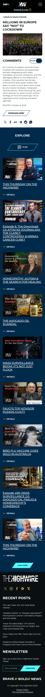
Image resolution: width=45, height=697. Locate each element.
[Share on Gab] (15, 122)
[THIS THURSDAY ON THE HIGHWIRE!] (22, 169)
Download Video (16, 113)
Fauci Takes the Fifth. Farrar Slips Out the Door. (21, 635)
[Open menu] (40, 4)
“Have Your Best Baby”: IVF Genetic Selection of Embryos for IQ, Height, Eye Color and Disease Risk (21, 626)
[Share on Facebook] (10, 122)
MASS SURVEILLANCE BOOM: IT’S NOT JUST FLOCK (18, 366)
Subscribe (30, 668)
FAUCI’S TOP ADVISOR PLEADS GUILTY (18, 410)
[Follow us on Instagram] (11, 588)
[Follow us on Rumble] (22, 589)
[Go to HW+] (5, 4)
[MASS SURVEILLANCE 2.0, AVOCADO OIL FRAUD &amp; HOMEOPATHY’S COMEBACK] (22, 478)
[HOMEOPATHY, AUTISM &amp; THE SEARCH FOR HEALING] (22, 263)
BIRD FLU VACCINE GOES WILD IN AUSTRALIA (20, 453)
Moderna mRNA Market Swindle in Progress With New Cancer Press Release (22, 643)
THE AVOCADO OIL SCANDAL (16, 323)
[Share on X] (5, 122)
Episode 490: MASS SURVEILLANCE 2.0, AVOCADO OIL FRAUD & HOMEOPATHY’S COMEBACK (19, 500)
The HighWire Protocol (22, 692)
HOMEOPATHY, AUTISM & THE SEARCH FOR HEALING (22, 280)
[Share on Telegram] (20, 122)
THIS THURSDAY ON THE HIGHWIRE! (20, 186)
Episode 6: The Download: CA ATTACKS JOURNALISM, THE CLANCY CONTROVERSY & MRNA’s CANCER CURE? (21, 233)
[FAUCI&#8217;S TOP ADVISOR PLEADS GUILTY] (22, 393)
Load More (22, 565)
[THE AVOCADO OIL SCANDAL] (22, 305)
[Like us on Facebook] (17, 588)
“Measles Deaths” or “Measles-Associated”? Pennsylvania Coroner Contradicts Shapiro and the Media (22, 615)
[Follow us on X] (5, 588)
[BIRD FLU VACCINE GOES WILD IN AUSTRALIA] (22, 435)
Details (11, 195)
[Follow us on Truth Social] (28, 589)
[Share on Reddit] (25, 122)
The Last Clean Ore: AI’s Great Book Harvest (19, 606)
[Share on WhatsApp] (30, 122)
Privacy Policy (22, 690)
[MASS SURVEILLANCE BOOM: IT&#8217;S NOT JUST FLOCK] (22, 348)
